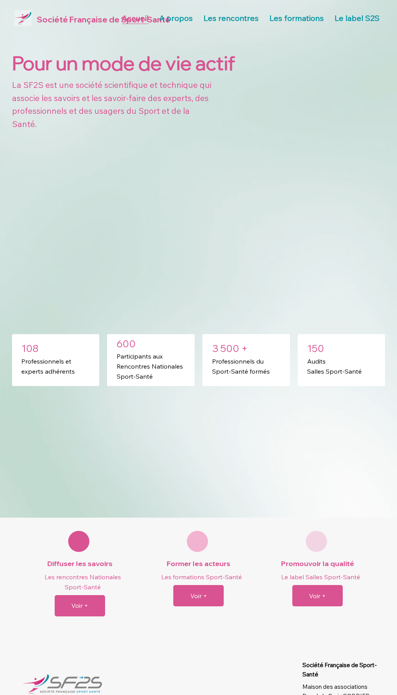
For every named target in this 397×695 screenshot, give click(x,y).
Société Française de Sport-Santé (103, 19)
